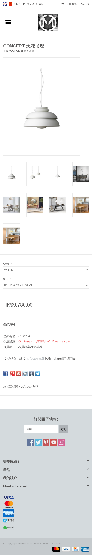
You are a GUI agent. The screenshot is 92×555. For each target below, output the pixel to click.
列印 (35, 386)
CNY (17, 3)
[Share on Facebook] (5, 373)
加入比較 (26, 386)
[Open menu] (8, 22)
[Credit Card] (75, 548)
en (5, 4)
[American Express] (46, 513)
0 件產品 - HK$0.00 (77, 3)
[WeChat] (46, 528)
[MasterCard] (46, 504)
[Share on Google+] (12, 373)
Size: (7, 279)
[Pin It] (18, 373)
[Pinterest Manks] (46, 442)
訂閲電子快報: (46, 419)
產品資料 (9, 324)
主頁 (5, 50)
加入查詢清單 (35, 358)
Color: (7, 263)
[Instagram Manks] (61, 442)
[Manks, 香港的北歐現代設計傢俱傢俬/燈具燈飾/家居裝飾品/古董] (54, 22)
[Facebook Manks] (30, 442)
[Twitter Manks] (38, 442)
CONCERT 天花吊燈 (22, 50)
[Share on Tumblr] (31, 373)
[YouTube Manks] (53, 442)
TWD (40, 3)
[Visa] (46, 497)
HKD (25, 3)
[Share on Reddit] (25, 373)
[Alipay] (46, 521)
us (10, 4)
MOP (33, 3)
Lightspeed (55, 543)
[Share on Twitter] (37, 373)
